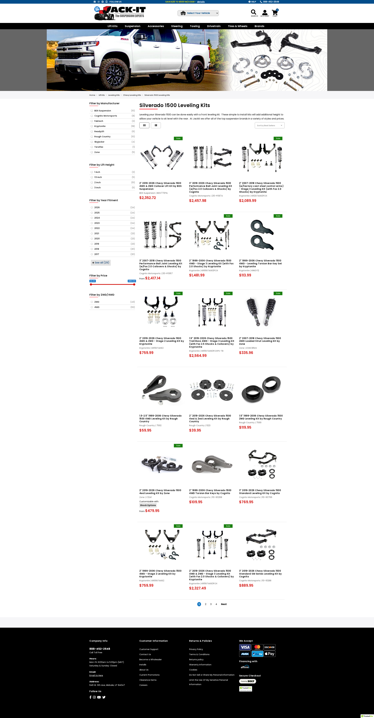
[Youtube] (106, 1)
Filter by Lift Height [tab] (101, 165)
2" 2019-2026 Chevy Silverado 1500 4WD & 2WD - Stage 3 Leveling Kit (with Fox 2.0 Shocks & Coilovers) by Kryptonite (211, 575)
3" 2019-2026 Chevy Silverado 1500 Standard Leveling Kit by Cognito (260, 492)
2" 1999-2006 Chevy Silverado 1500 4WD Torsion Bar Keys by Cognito (210, 492)
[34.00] (91, 284)
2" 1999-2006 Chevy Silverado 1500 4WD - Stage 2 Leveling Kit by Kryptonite (160, 573)
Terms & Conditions (199, 654)
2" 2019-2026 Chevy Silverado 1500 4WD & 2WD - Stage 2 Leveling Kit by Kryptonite (161, 341)
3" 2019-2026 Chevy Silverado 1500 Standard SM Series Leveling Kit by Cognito (260, 573)
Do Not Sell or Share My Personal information (211, 674)
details (201, 1)
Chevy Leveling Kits (132, 95)
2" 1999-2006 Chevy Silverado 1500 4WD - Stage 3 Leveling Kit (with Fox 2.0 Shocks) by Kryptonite (211, 263)
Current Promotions (149, 674)
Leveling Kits (114, 95)
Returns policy (196, 659)
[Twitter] (102, 1)
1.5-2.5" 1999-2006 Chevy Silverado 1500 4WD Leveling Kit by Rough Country (160, 418)
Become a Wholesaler (150, 659)
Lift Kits (102, 95)
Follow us (116, 1)
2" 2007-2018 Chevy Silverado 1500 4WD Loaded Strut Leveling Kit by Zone (260, 341)
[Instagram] (98, 1)
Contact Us (145, 654)
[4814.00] (134, 284)
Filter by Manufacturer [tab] (104, 103)
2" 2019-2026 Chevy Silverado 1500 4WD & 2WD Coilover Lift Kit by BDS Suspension (160, 186)
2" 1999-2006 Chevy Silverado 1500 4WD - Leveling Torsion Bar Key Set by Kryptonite (260, 263)
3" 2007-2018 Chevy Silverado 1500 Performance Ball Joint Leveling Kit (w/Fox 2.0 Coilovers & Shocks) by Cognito (160, 265)
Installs (142, 664)
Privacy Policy (196, 649)
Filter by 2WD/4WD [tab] (101, 294)
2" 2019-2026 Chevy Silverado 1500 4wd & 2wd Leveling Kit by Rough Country (210, 418)
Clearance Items (147, 680)
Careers (143, 685)
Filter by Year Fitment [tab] (103, 200)
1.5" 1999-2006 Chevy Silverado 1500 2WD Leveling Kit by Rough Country (261, 417)
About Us (143, 669)
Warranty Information (200, 664)
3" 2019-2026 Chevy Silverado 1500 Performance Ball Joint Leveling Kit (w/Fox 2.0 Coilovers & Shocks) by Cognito (210, 187)
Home (92, 95)
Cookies (193, 669)
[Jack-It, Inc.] (123, 13)
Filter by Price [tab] (98, 275)
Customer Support (148, 649)
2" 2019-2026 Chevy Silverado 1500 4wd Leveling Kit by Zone (160, 492)
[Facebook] (95, 1)
